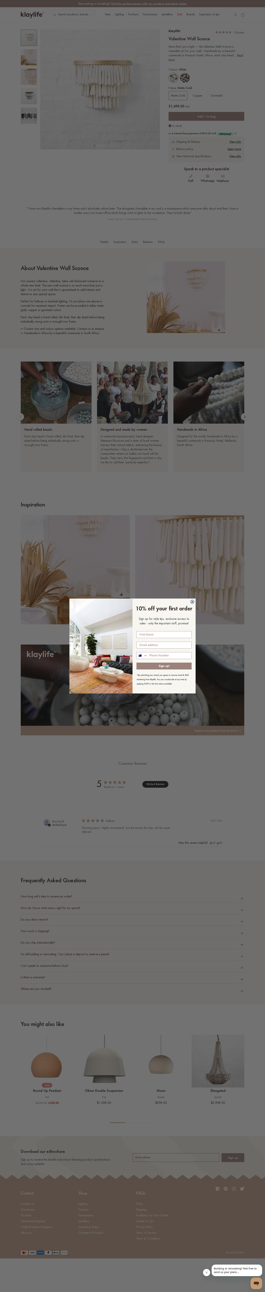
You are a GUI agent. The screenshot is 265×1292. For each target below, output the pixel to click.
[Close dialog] (192, 602)
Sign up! (164, 666)
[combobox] (142, 655)
